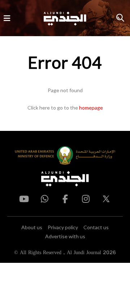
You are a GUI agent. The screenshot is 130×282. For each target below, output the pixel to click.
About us (31, 227)
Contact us (96, 227)
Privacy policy (63, 227)
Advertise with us (65, 236)
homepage (91, 107)
